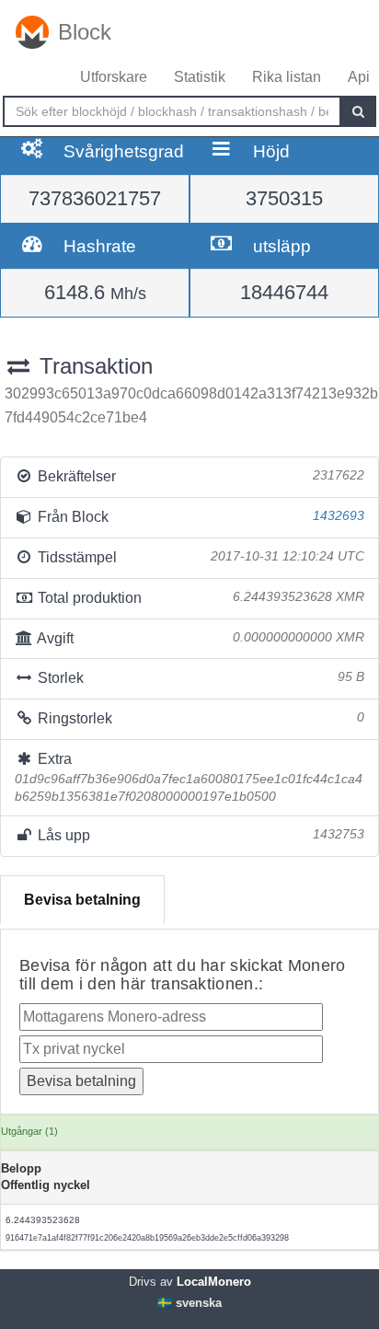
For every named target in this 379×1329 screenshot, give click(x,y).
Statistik (199, 77)
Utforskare (113, 77)
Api (359, 77)
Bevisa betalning (82, 899)
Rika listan (286, 77)
